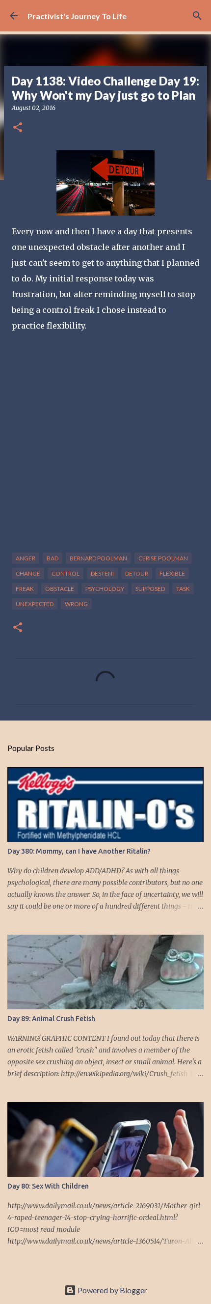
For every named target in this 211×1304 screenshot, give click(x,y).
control (65, 573)
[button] (18, 128)
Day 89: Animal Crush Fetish (51, 1019)
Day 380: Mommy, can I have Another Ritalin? (79, 851)
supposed (150, 588)
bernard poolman (98, 558)
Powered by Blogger (111, 1290)
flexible (172, 573)
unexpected (34, 604)
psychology (104, 588)
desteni (102, 573)
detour (136, 573)
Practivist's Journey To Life (77, 16)
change (28, 573)
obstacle (59, 588)
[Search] (197, 16)
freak (25, 588)
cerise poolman (163, 558)
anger (25, 558)
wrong (76, 604)
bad (52, 558)
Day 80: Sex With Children (48, 1186)
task (183, 588)
